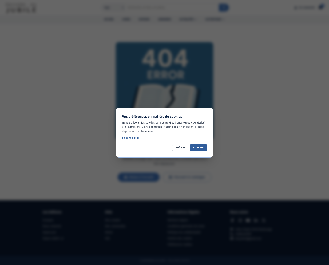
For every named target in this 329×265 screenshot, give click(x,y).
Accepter (198, 147)
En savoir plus (130, 137)
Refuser (180, 147)
